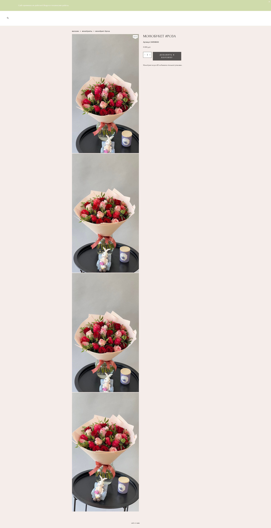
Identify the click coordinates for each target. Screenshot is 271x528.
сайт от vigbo (135, 523)
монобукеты (87, 31)
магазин (75, 31)
